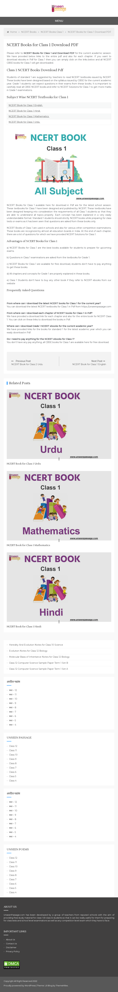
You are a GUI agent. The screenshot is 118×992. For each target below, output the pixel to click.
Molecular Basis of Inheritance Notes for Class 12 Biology (39, 656)
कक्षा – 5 (12, 720)
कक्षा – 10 (13, 698)
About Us (10, 939)
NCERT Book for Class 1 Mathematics (29, 116)
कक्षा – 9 (12, 703)
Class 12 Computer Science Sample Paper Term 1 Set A (38, 669)
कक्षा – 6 (12, 716)
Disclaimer (11, 947)
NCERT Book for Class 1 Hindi (25, 110)
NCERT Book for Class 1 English (26, 105)
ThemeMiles (62, 985)
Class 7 (12, 767)
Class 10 (13, 754)
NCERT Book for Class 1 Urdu (24, 122)
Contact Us (11, 943)
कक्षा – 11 (13, 694)
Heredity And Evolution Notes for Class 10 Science (36, 644)
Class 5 (12, 776)
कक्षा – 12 (13, 690)
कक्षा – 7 (12, 711)
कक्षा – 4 (12, 724)
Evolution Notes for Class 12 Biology (28, 650)
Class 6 (12, 772)
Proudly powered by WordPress (20, 985)
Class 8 (13, 763)
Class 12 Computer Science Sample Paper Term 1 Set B (38, 662)
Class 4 (12, 780)
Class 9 (12, 759)
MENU (59, 20)
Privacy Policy (13, 951)
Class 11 (13, 750)
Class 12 (13, 746)
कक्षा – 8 (12, 707)
